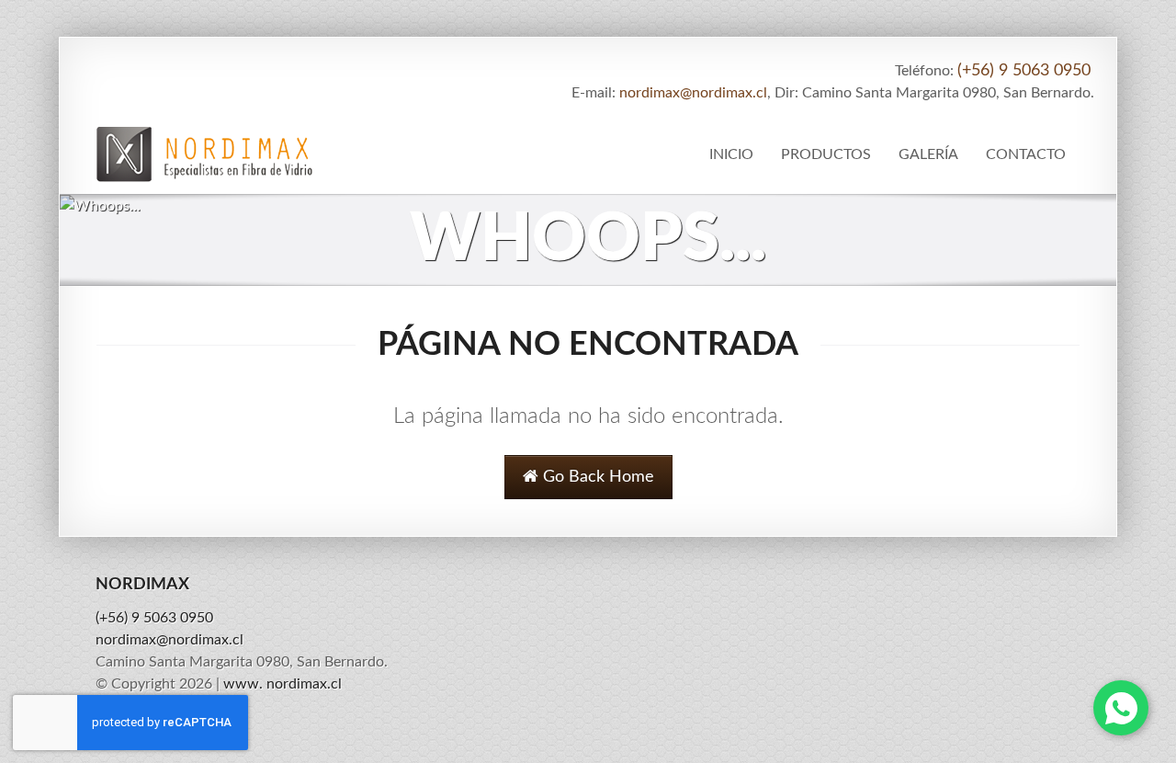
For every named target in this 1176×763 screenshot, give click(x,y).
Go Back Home (596, 477)
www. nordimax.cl (282, 684)
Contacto (1026, 154)
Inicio (731, 154)
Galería (928, 154)
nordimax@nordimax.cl (693, 92)
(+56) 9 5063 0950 (1024, 71)
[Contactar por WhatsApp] (1120, 707)
